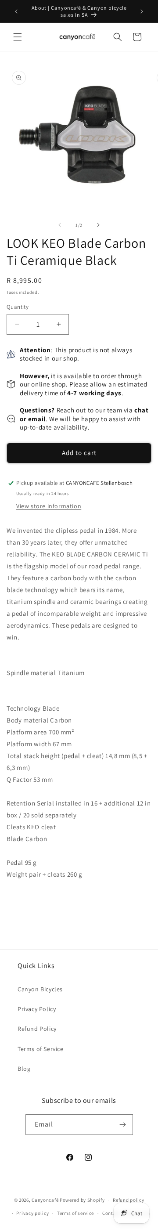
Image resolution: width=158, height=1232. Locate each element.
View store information (48, 506)
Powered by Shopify (82, 1200)
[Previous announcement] (16, 11)
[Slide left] (59, 225)
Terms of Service (41, 1049)
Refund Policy (37, 1029)
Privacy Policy (37, 1009)
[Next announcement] (141, 11)
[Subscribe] (123, 1124)
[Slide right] (98, 225)
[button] (17, 37)
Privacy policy (32, 1213)
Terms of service (75, 1213)
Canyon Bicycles (40, 989)
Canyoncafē (45, 1200)
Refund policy (128, 1200)
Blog (24, 1069)
